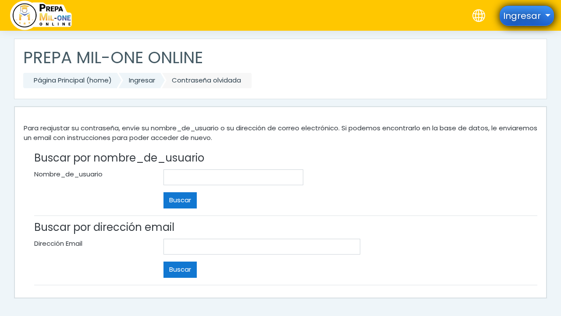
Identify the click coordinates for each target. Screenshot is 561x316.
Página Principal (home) (73, 80)
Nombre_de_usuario (68, 174)
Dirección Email (58, 243)
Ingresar (142, 80)
